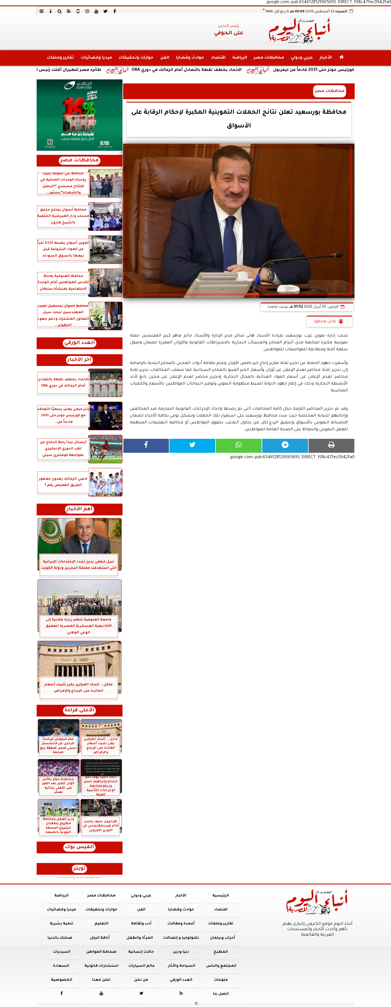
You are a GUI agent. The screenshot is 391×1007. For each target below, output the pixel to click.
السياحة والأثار (181, 966)
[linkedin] (87, 11)
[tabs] (41, 11)
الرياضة (239, 58)
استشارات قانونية (101, 966)
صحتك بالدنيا (60, 938)
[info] (50, 11)
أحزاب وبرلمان (222, 938)
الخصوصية (61, 980)
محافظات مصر (269, 58)
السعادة (61, 966)
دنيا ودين (181, 952)
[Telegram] (285, 446)
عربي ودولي (302, 58)
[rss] (69, 11)
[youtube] (96, 11)
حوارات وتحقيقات (136, 58)
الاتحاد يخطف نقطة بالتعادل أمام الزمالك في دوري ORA (227, 70)
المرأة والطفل (139, 938)
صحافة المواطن (101, 952)
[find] (59, 11)
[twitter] (105, 11)
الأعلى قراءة (79, 710)
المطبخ (221, 952)
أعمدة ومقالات (180, 924)
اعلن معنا (101, 980)
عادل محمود (324, 321)
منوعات (221, 980)
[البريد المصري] (80, 115)
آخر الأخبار (79, 360)
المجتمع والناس (221, 966)
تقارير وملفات (60, 58)
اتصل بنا (220, 994)
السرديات (61, 952)
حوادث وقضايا (190, 58)
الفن (164, 58)
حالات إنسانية (141, 952)
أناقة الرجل (100, 938)
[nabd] (78, 11)
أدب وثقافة (141, 924)
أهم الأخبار (79, 509)
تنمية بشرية (61, 924)
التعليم (101, 924)
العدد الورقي (79, 343)
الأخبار (325, 58)
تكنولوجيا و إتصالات (181, 938)
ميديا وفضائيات (96, 58)
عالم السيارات (142, 966)
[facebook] (114, 11)
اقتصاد (218, 58)
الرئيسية (220, 896)
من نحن (141, 980)
